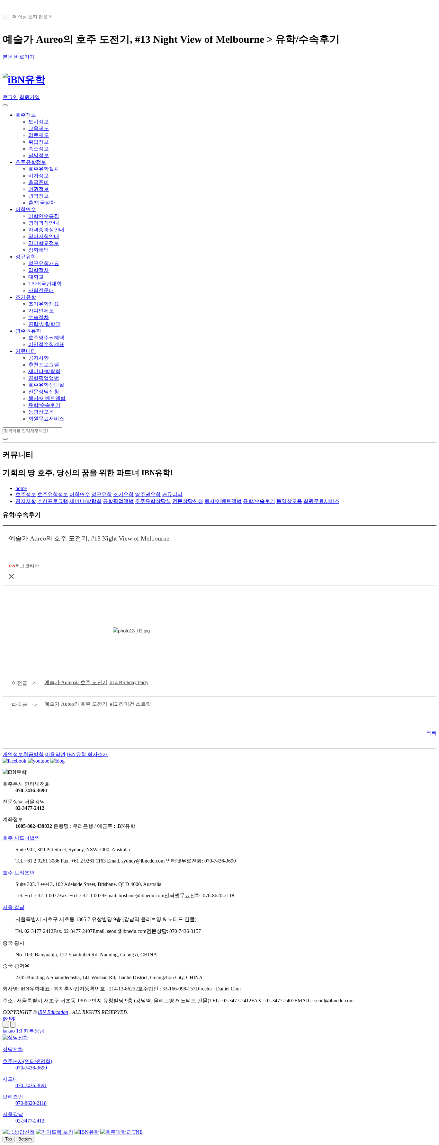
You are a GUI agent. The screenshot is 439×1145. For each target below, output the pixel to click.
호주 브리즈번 (19, 872)
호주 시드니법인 (21, 838)
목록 (431, 733)
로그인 (10, 97)
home (21, 488)
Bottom (25, 1139)
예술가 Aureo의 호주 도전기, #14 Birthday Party (96, 682)
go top (9, 1018)
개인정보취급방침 (23, 754)
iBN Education (53, 1012)
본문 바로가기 (19, 56)
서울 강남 (13, 907)
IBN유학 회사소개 (87, 754)
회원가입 (29, 97)
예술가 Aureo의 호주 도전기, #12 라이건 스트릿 (97, 704)
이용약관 (55, 754)
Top (8, 1139)
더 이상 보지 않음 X (32, 16)
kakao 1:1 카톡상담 (23, 1030)
